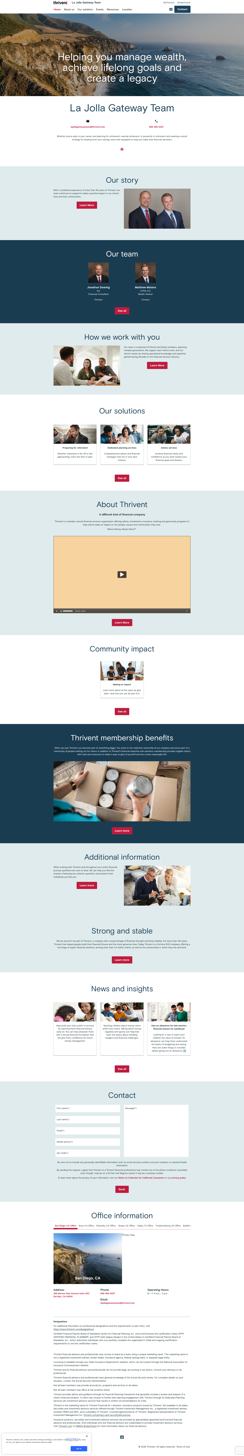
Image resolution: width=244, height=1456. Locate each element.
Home (57, 9)
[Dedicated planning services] (122, 444)
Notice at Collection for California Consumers (141, 1177)
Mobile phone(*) (65, 1142)
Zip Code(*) (62, 1153)
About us (69, 9)
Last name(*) (63, 1119)
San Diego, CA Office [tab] (65, 1225)
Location (127, 9)
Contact (182, 9)
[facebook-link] (171, 9)
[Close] (87, 1436)
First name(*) (63, 1108)
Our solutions (85, 9)
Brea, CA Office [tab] (86, 1225)
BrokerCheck (184, 2)
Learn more (122, 830)
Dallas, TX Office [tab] (145, 1225)
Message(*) (130, 1108)
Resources (113, 9)
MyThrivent (168, 2)
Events (100, 9)
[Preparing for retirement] (75, 444)
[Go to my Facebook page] (122, 149)
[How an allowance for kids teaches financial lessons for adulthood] (169, 1028)
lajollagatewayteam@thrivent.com (88, 127)
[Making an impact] (122, 679)
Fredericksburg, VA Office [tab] (168, 1225)
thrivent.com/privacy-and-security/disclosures (107, 1415)
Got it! (78, 1449)
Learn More (87, 205)
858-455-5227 (156, 127)
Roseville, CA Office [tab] (106, 1225)
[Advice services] (169, 444)
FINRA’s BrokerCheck (86, 1426)
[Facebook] (122, 1437)
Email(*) (60, 1130)
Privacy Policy (72, 1440)
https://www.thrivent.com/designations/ (74, 1329)
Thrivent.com (65, 1426)
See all (122, 310)
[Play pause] (57, 611)
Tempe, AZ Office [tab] (126, 1225)
